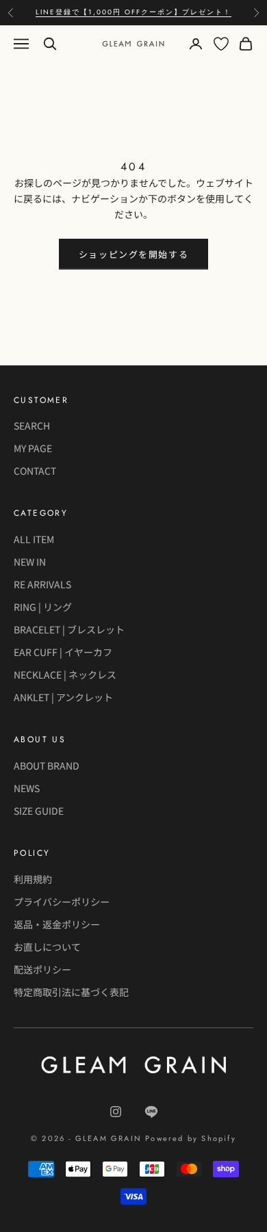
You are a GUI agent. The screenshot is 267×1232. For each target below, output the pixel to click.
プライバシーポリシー (62, 901)
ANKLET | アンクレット (63, 697)
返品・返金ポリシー (57, 924)
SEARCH (32, 425)
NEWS (27, 788)
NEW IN (30, 561)
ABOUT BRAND (46, 765)
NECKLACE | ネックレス (65, 674)
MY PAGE (33, 448)
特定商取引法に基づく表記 (71, 992)
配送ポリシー (42, 969)
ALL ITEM (34, 539)
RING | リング (43, 607)
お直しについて (47, 947)
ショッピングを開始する (133, 254)
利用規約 (33, 879)
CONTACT (35, 470)
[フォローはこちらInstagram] (116, 1111)
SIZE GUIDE (39, 810)
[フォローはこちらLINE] (151, 1111)
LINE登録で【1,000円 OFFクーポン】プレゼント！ (133, 12)
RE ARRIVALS (42, 584)
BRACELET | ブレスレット (69, 629)
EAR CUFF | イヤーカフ (63, 652)
